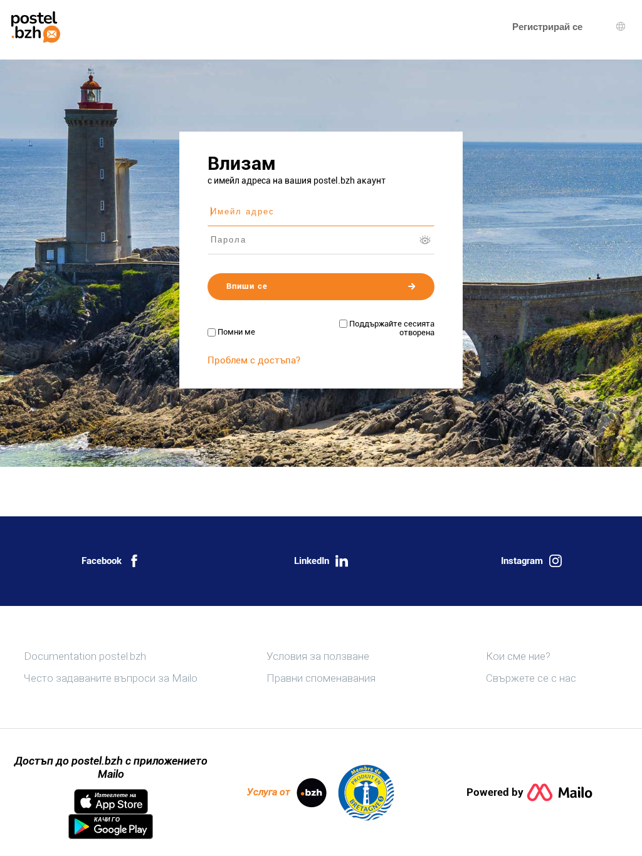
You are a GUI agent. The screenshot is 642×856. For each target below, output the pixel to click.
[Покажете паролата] (425, 240)
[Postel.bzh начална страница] (35, 27)
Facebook (102, 560)
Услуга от (268, 792)
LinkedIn (311, 560)
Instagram (522, 560)
